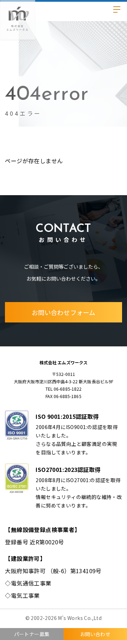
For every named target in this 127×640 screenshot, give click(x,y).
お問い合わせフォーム (63, 312)
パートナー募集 (32, 634)
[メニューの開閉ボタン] (116, 11)
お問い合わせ (95, 634)
